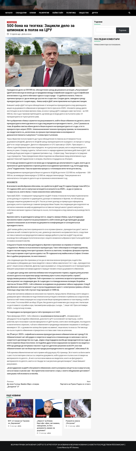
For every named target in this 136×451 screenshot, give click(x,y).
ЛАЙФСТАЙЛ (57, 13)
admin (19, 426)
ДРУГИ (95, 13)
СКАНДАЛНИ (21, 13)
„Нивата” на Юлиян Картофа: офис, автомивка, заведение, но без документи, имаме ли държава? (48, 425)
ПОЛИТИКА (71, 13)
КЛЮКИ (33, 13)
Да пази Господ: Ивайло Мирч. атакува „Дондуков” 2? (23, 384)
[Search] (129, 13)
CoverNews (62, 447)
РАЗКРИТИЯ (44, 13)
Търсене (98, 21)
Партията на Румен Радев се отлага (75, 383)
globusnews (26, 34)
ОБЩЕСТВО (84, 13)
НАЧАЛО (9, 13)
